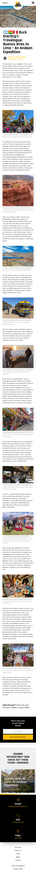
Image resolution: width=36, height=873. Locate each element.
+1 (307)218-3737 (18, 822)
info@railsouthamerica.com (18, 806)
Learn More (18, 838)
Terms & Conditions (18, 866)
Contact (18, 860)
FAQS (18, 854)
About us (18, 850)
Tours (5, 3)
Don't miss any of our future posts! (18, 723)
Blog (18, 857)
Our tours (18, 847)
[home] (18, 5)
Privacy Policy (18, 869)
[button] (33, 3)
